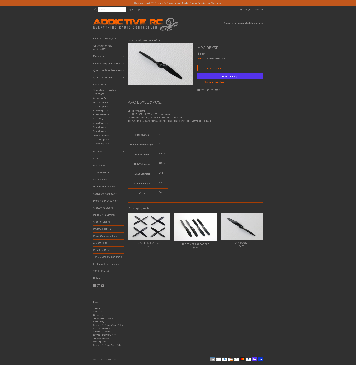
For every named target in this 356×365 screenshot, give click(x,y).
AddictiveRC (112, 359)
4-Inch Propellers (100, 111)
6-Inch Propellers (100, 119)
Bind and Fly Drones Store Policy (108, 325)
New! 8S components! (104, 186)
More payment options (214, 82)
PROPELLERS (108, 84)
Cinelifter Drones (101, 222)
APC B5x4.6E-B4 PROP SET (195, 244)
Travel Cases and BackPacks (107, 257)
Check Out (258, 10)
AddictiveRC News (101, 332)
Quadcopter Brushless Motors (108, 70)
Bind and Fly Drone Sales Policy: (108, 345)
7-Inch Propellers (100, 123)
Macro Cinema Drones (104, 215)
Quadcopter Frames (108, 77)
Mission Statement (101, 328)
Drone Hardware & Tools (108, 201)
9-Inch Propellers (100, 131)
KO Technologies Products (106, 264)
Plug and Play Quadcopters (108, 63)
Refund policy (99, 342)
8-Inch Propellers (100, 127)
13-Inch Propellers (101, 144)
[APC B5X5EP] (242, 226)
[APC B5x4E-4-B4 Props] (149, 226)
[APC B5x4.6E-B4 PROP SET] (195, 227)
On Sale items (100, 180)
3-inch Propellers (100, 106)
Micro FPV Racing (102, 250)
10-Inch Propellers (101, 135)
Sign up (139, 10)
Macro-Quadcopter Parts (108, 236)
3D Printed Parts (101, 172)
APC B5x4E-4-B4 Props (149, 243)
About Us (97, 312)
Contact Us (98, 315)
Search (96, 308)
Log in (130, 10)
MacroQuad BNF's (102, 229)
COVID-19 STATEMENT (104, 335)
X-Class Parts (108, 243)
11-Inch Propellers (101, 140)
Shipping (201, 58)
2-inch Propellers (100, 102)
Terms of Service (101, 338)
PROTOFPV (108, 166)
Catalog (97, 278)
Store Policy (98, 322)
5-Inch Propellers (101, 115)
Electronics (108, 56)
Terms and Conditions (103, 318)
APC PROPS (98, 94)
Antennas (98, 158)
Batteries (108, 151)
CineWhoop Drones (108, 208)
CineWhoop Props (101, 98)
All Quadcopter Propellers (104, 90)
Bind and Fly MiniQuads (105, 39)
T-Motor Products (101, 271)
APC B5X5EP (241, 243)
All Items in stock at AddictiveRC (102, 48)
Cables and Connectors (105, 194)
